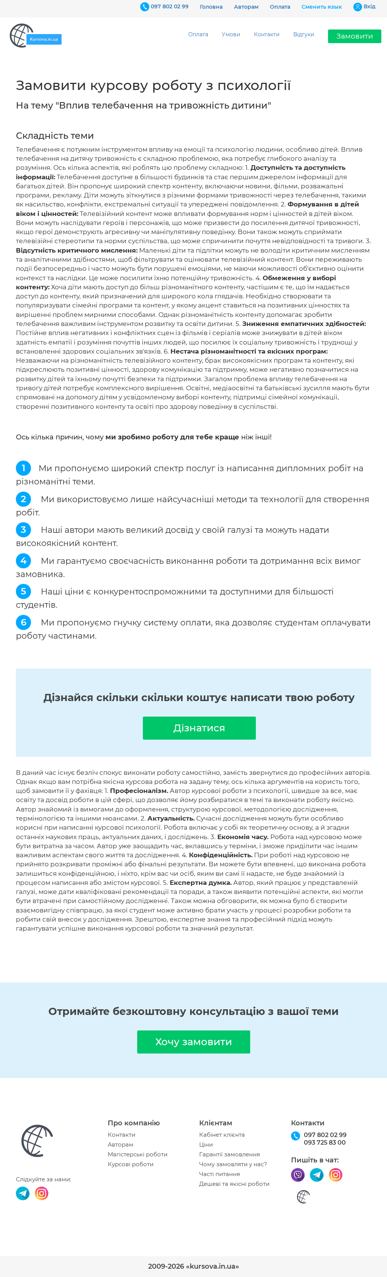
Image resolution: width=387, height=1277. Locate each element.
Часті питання (219, 1174)
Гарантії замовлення (229, 1154)
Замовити (354, 36)
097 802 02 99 (170, 6)
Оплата (280, 6)
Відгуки (303, 34)
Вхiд (370, 6)
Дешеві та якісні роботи (234, 1184)
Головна (211, 6)
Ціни (206, 1144)
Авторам (246, 6)
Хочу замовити (193, 1042)
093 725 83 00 (325, 1142)
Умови (231, 34)
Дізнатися (199, 728)
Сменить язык (322, 6)
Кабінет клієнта (222, 1134)
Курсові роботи (130, 1164)
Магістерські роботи (137, 1154)
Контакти (267, 34)
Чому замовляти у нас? (233, 1164)
